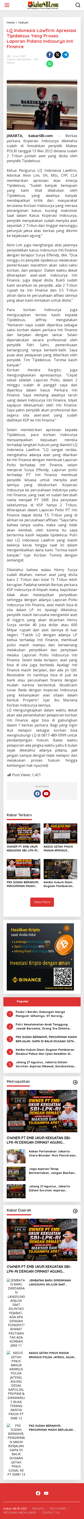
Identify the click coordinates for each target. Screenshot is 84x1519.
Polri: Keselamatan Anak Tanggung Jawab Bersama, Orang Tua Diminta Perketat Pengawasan (42, 1026)
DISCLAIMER (58, 1508)
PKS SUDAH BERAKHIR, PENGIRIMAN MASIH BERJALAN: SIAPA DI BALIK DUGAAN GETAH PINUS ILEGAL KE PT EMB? (23, 884)
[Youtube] (46, 793)
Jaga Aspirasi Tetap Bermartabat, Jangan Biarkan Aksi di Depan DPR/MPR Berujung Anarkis (51, 1171)
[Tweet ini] (57, 55)
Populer (23, 1001)
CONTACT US (50, 1512)
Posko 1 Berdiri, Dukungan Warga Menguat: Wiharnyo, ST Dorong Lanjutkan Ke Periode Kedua (40, 1014)
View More (42, 902)
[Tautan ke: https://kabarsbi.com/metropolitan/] (75, 1082)
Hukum (11, 59)
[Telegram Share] (65, 55)
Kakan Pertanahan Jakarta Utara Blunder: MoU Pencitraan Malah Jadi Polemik (52, 1153)
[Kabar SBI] (43, 5)
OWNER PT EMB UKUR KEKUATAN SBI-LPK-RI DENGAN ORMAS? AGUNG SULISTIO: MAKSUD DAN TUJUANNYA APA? (22, 848)
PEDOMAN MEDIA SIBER (19, 1512)
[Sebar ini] (49, 55)
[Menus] (7, 5)
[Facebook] (37, 793)
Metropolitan (24, 59)
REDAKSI (38, 1508)
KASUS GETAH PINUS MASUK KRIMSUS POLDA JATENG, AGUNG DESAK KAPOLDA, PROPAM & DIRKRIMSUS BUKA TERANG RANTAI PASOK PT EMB (60, 848)
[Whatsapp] (49, 63)
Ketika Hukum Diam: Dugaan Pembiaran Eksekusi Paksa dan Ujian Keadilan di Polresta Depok (58, 884)
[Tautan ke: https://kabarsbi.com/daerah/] (75, 1211)
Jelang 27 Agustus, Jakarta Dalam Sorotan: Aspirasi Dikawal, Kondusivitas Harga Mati (45, 1064)
